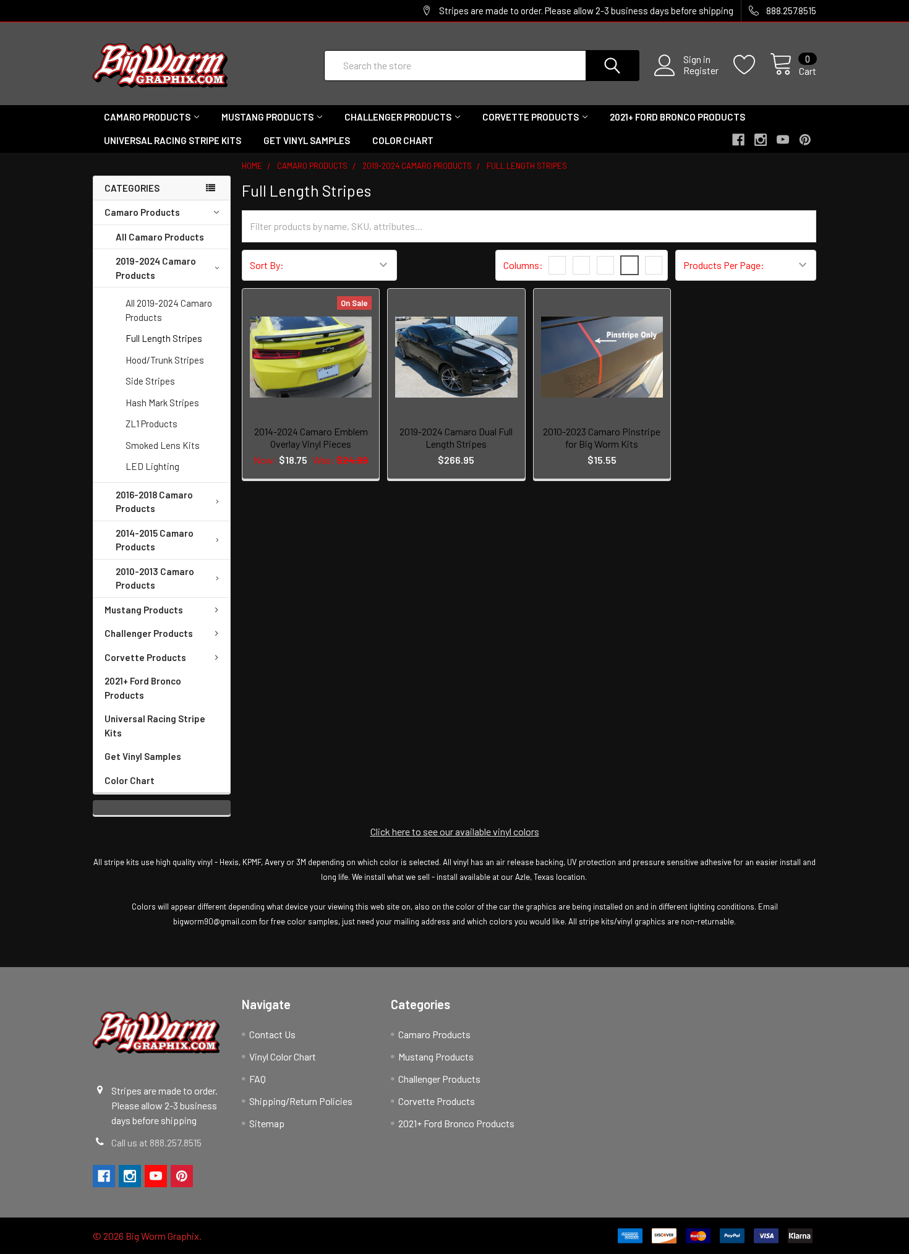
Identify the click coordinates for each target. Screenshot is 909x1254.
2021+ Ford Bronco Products (677, 116)
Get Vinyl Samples (306, 140)
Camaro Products (147, 116)
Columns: (523, 265)
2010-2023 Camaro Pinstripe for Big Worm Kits (601, 437)
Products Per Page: (723, 265)
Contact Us (272, 1034)
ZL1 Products (151, 423)
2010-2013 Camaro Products (155, 578)
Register (701, 70)
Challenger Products (397, 116)
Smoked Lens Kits (163, 445)
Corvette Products (530, 116)
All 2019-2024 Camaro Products (169, 310)
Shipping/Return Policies (300, 1101)
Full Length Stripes (164, 338)
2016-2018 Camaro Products (154, 501)
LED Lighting (152, 466)
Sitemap (266, 1123)
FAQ (257, 1079)
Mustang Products (267, 116)
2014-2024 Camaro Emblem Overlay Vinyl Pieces (311, 437)
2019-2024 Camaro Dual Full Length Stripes (456, 437)
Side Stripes (150, 380)
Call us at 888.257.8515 (156, 1142)
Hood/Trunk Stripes (165, 359)
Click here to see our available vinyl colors (454, 831)
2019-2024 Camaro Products (156, 268)
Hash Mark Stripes (162, 402)
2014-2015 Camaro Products (155, 540)
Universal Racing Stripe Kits (172, 140)
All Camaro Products (160, 236)
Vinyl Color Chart (282, 1056)
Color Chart (402, 140)
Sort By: (267, 265)
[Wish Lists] (751, 64)
